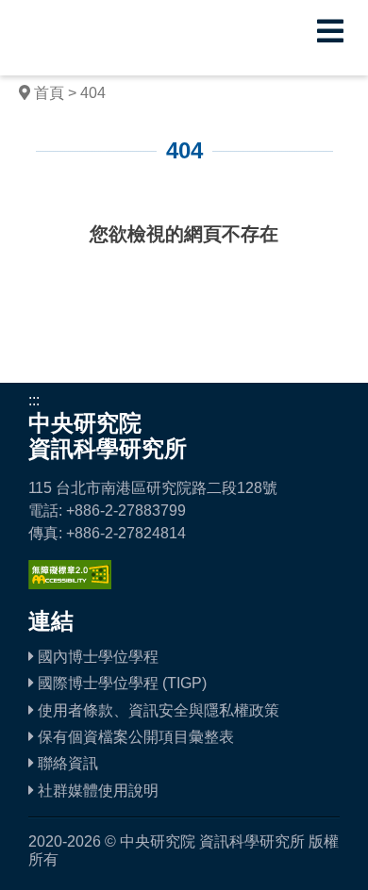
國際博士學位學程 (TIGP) (120, 683)
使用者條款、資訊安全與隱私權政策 (156, 710)
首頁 (49, 93)
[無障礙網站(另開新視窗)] (69, 584)
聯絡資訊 (66, 763)
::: (41, 192)
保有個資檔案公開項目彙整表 (134, 737)
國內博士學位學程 (96, 657)
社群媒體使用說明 (96, 791)
